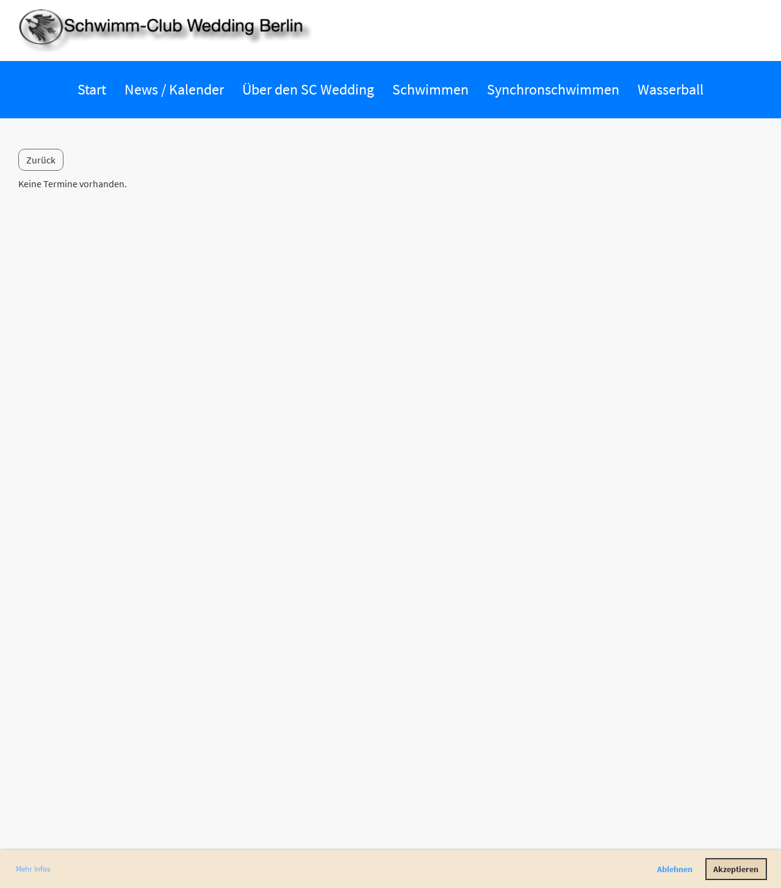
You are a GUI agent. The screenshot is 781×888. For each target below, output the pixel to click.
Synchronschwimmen (553, 89)
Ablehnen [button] (675, 869)
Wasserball (671, 89)
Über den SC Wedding (308, 89)
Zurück (41, 160)
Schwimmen (430, 89)
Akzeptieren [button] (735, 869)
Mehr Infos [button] (33, 869)
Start (91, 89)
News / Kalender (174, 89)
